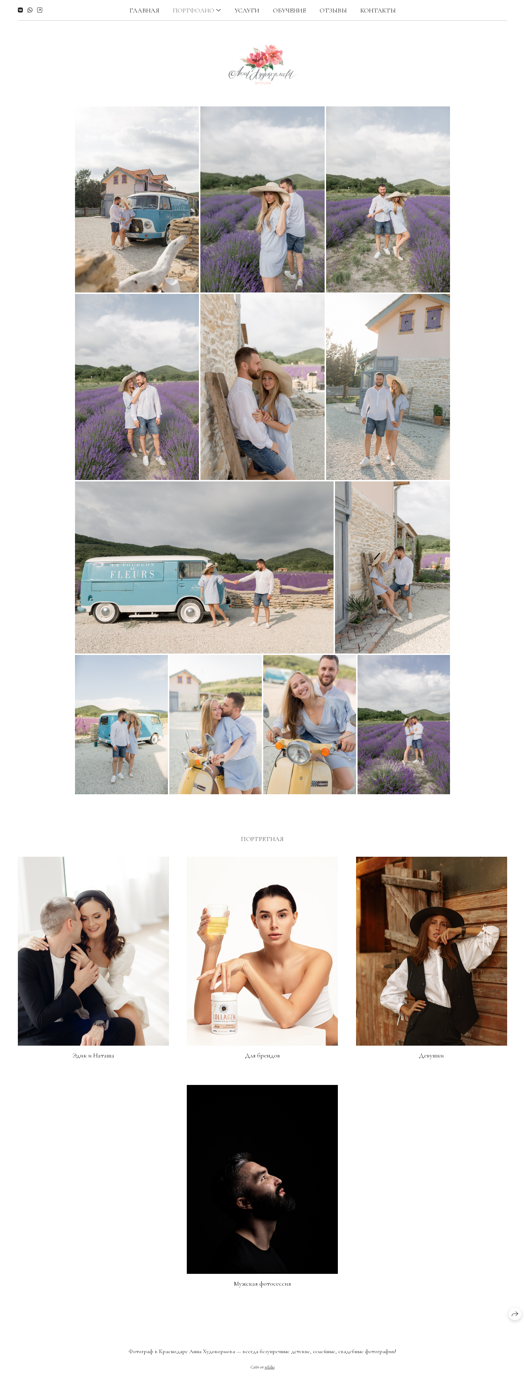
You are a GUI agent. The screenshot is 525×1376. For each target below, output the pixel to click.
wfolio (270, 1367)
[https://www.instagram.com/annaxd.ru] (39, 10)
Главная (144, 10)
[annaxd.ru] (263, 63)
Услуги (247, 10)
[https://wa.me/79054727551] (30, 10)
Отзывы (333, 10)
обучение (289, 10)
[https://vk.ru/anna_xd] (20, 10)
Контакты (378, 10)
